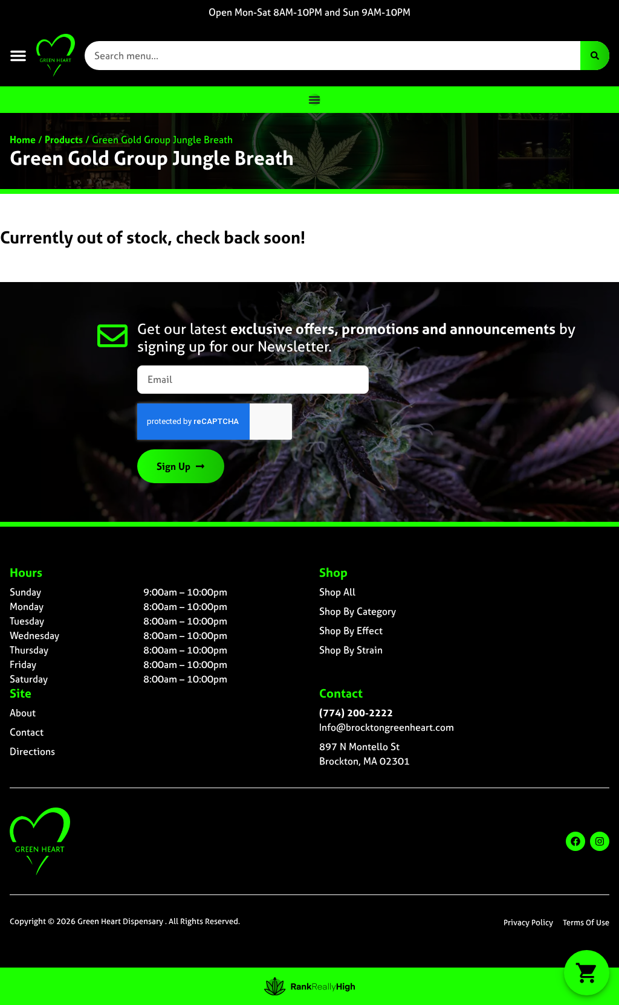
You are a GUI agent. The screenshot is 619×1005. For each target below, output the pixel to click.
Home (23, 139)
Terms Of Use (586, 922)
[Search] (594, 55)
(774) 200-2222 (356, 712)
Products (64, 139)
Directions (32, 751)
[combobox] (332, 55)
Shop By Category (357, 611)
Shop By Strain (351, 650)
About (23, 712)
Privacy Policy (528, 922)
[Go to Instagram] (599, 841)
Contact (27, 732)
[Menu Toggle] (314, 100)
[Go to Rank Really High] (309, 986)
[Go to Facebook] (575, 841)
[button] (18, 55)
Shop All (337, 592)
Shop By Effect (351, 630)
